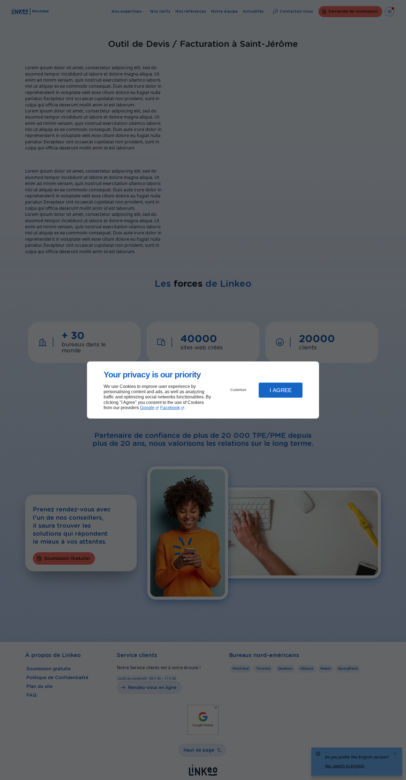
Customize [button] (238, 390)
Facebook (170, 407)
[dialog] (203, 390)
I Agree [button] (281, 390)
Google (147, 407)
